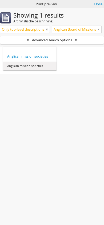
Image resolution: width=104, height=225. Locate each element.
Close (98, 4)
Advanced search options (52, 40)
